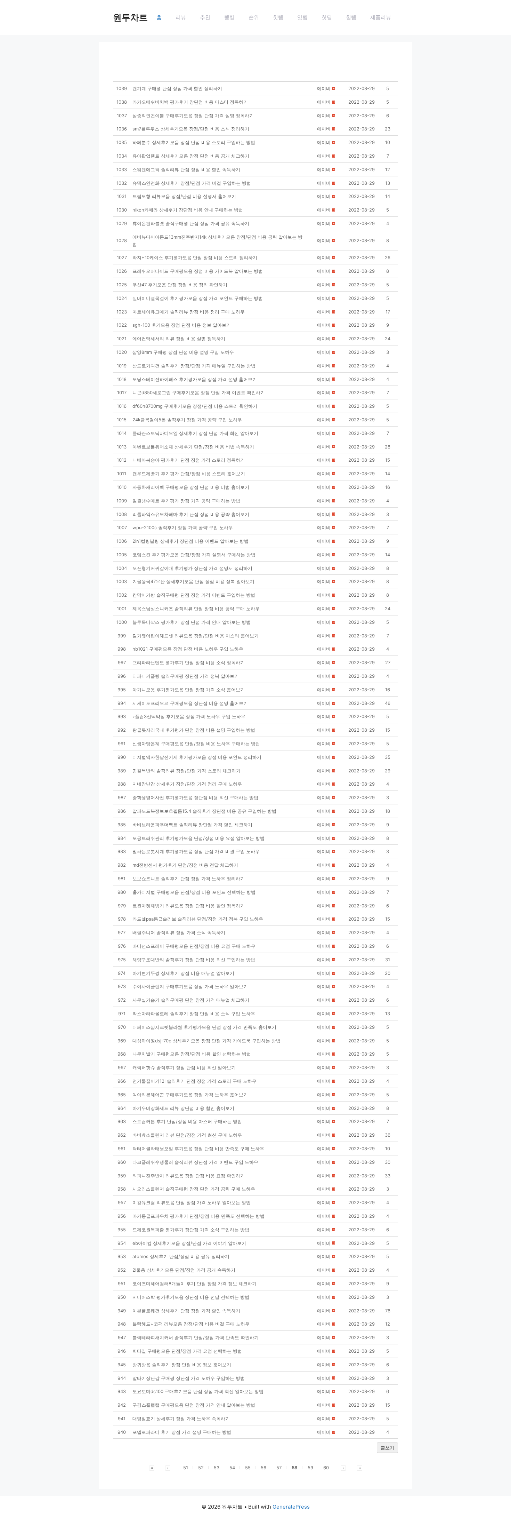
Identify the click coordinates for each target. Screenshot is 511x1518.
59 (310, 1467)
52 (201, 1467)
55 (248, 1467)
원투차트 (130, 17)
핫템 (278, 17)
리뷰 (181, 17)
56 (263, 1467)
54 (232, 1467)
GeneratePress (291, 1506)
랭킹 (229, 17)
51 (185, 1467)
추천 (205, 17)
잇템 (302, 17)
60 (326, 1467)
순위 (254, 17)
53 (216, 1467)
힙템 (351, 17)
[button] (324, 88)
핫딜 (327, 17)
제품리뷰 (380, 17)
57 (279, 1467)
